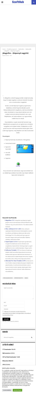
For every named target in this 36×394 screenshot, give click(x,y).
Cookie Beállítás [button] (7, 390)
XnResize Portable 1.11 (12, 250)
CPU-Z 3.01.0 (6, 364)
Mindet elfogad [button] (17, 390)
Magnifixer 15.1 (10, 220)
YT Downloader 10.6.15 (9, 349)
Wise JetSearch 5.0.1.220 (13, 229)
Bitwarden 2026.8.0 (8, 361)
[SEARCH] (31, 337)
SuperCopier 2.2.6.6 (11, 241)
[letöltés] (18, 163)
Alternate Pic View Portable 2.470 (15, 261)
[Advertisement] (18, 24)
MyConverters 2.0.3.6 (8, 353)
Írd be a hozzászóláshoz (11, 321)
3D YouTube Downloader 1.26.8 (11, 357)
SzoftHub (18, 2)
